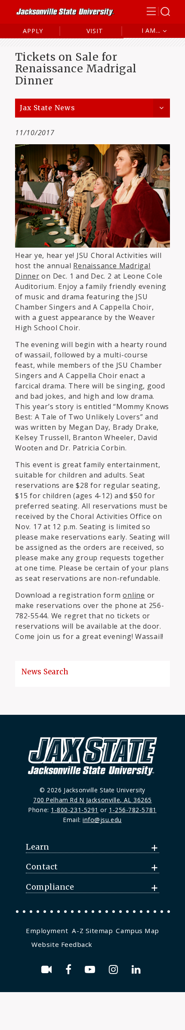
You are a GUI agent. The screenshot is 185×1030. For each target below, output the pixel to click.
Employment (47, 930)
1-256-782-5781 (133, 810)
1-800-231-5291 (75, 810)
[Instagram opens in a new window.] (115, 969)
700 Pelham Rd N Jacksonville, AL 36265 (92, 800)
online (134, 595)
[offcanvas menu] (158, 11)
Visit (94, 31)
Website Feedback (61, 944)
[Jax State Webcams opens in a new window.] (48, 969)
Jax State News (47, 108)
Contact (42, 867)
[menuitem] (48, 930)
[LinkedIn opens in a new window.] (137, 969)
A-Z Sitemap (92, 930)
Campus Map (137, 930)
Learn (37, 847)
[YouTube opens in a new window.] (91, 969)
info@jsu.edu (102, 820)
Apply (33, 31)
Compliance (50, 887)
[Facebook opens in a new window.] (70, 969)
